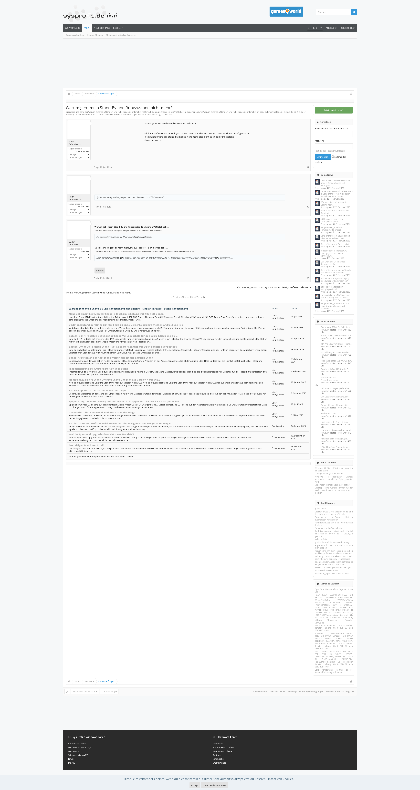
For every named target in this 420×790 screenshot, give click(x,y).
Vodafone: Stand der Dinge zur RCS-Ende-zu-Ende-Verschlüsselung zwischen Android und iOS (126, 324)
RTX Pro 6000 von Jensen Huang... (336, 344)
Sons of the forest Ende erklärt (335, 244)
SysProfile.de (72, 27)
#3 (308, 278)
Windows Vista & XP (78, 755)
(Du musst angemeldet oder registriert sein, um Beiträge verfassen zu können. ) (274, 287)
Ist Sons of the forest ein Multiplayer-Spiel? (332, 288)
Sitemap (292, 691)
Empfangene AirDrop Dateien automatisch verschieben (334, 518)
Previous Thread (181, 297)
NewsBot (325, 329)
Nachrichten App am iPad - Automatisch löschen (334, 524)
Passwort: (319, 140)
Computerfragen (129, 114)
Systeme (217, 755)
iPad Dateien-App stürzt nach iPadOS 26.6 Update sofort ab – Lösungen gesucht (334, 534)
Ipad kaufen (320, 508)
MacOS (71, 762)
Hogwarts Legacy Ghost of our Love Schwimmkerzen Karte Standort (335, 306)
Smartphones (219, 762)
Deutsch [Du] (108, 691)
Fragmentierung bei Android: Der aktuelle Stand (98, 368)
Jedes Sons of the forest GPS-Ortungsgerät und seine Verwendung (334, 253)
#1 (308, 167)
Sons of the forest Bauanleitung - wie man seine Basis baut (336, 237)
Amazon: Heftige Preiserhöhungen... (329, 378)
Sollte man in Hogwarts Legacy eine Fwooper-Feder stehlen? (335, 279)
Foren (87, 28)
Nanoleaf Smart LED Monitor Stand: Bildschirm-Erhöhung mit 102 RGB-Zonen (116, 313)
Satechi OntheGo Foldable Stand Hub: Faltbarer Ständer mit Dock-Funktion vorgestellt (123, 346)
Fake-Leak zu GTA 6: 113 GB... (334, 422)
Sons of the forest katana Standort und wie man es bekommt (336, 271)
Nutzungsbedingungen (311, 691)
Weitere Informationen (214, 785)
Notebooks (218, 758)
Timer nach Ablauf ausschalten (329, 528)
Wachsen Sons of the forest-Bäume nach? (334, 203)
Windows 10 (74, 747)
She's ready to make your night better (332, 484)
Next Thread (197, 297)
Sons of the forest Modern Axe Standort (335, 211)
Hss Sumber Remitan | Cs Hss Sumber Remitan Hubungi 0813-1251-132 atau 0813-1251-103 (334, 628)
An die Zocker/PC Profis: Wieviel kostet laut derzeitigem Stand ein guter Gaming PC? (121, 423)
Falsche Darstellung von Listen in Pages (333, 567)
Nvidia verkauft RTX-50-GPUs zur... (336, 360)
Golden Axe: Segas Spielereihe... (335, 388)
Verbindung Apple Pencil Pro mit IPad (332, 573)
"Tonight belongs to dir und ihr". (330, 473)
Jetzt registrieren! (333, 110)
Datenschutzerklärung (338, 691)
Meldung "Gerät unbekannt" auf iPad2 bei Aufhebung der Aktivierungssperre (334, 557)
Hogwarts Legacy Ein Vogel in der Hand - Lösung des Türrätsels (336, 296)
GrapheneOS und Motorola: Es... (335, 369)
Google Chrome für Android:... (335, 405)
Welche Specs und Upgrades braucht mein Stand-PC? (101, 434)
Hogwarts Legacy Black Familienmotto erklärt (331, 228)
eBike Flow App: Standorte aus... (335, 447)
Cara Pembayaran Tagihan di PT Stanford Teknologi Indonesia (334, 671)
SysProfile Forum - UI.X (84, 691)
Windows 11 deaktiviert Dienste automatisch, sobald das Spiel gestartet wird (334, 479)
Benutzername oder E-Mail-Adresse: (331, 128)
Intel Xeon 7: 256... (329, 413)
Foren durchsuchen (75, 35)
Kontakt (274, 691)
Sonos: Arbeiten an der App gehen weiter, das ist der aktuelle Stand (111, 357)
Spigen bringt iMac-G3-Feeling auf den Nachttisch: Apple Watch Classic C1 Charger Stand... (125, 401)
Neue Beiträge (102, 27)
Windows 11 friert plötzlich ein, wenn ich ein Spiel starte (334, 469)
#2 (308, 207)
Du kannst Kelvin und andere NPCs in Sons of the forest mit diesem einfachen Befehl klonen (337, 194)
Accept (194, 785)
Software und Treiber (223, 747)
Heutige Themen (95, 35)
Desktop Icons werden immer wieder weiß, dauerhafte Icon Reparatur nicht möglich (334, 490)
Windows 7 (73, 751)
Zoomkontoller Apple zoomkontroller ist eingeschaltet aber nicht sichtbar (334, 563)
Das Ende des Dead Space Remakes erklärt (333, 263)
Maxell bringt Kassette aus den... (335, 352)
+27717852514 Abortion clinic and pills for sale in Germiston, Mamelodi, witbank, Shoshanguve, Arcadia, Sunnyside (334, 619)
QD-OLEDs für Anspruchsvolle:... (335, 396)
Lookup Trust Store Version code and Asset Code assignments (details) (334, 513)
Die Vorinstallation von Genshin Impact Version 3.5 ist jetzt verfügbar (335, 183)
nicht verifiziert (321, 539)
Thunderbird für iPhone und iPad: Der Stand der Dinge (102, 412)
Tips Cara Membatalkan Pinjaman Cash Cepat (334, 590)
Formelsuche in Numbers (326, 570)
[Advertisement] (210, 63)
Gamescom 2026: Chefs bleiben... (336, 327)
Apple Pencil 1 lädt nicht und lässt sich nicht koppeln (334, 546)
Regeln (117, 27)
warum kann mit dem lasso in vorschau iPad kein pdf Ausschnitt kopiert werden (334, 552)
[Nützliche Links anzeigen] (351, 94)
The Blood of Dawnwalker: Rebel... (336, 430)
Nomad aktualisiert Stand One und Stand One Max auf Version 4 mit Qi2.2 (114, 379)
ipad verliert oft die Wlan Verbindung (332, 542)
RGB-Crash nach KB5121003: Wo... (336, 335)
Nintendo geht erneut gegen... (334, 438)
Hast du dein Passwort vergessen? (330, 150)
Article (318, 188)
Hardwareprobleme (222, 751)
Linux (71, 758)
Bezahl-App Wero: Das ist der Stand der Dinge (97, 390)
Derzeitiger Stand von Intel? (86, 445)
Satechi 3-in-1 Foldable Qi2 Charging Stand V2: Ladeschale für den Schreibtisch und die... (123, 335)
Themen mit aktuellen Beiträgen (121, 35)
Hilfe (282, 691)
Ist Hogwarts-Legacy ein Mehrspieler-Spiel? (332, 220)
